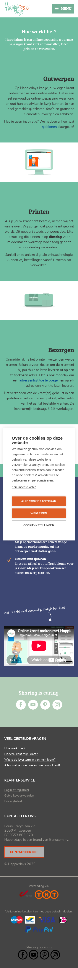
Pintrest (45, 705)
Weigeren (39, 513)
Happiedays (17, 8)
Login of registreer (16, 790)
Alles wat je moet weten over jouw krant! (32, 765)
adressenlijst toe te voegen (39, 380)
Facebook (21, 705)
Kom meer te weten (24, 486)
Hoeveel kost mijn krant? (21, 754)
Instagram (57, 705)
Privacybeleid (13, 801)
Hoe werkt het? (14, 748)
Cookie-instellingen (38, 525)
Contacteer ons (24, 851)
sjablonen (49, 127)
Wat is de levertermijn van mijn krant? (29, 759)
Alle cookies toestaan (38, 501)
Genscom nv (58, 839)
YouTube (33, 705)
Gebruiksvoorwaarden (19, 795)
